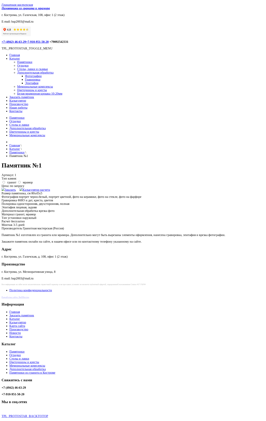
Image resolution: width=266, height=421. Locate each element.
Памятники (24, 62)
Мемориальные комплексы (35, 86)
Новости (15, 333)
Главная (14, 55)
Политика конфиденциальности (30, 290)
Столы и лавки (19, 124)
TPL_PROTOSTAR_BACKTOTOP (25, 416)
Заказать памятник (21, 97)
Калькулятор (17, 100)
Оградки (23, 65)
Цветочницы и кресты (32, 90)
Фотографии (33, 76)
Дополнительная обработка (35, 72)
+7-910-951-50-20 (37, 41)
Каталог (14, 58)
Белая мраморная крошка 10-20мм (39, 93)
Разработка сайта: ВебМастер (15, 297)
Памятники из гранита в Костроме (32, 372)
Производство (18, 104)
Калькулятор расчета (36, 189)
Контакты (15, 111)
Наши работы (18, 107)
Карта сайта (17, 326)
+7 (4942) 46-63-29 (14, 41)
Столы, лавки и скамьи (32, 69)
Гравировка (32, 79)
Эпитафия (31, 83)
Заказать (10, 189)
